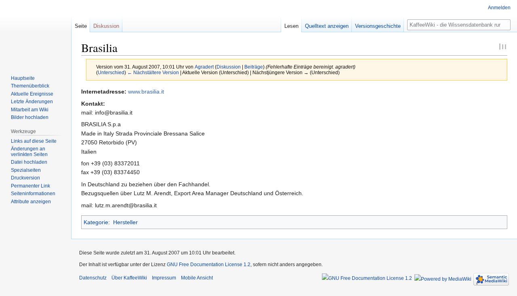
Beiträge (253, 66)
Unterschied (111, 72)
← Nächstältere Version (153, 72)
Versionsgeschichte (378, 26)
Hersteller (125, 222)
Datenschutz (93, 278)
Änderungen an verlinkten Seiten (29, 151)
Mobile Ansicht (197, 278)
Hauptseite (23, 78)
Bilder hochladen (29, 117)
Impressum (164, 278)
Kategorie (96, 222)
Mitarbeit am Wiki (29, 110)
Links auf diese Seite (34, 141)
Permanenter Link (30, 186)
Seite (81, 26)
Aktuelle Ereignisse (32, 94)
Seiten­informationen (33, 193)
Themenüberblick (30, 86)
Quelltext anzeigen (327, 26)
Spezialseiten (26, 170)
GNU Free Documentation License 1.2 (208, 264)
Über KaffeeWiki (129, 278)
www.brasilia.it (146, 91)
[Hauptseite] (35, 32)
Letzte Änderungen (32, 101)
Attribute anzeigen (31, 201)
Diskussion (228, 66)
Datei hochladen (29, 162)
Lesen (291, 26)
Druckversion (25, 178)
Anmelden (499, 7)
